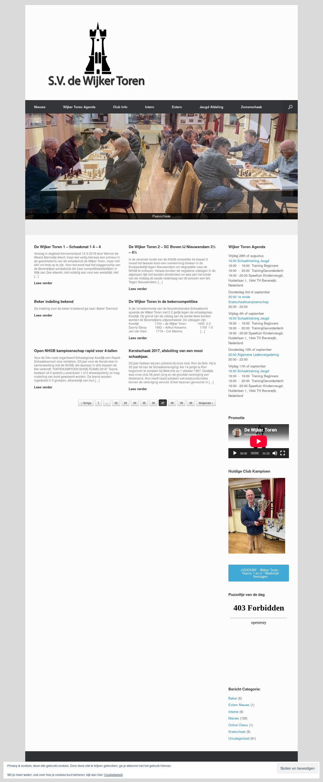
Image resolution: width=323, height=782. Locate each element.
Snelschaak (237, 731)
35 (144, 403)
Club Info (120, 106)
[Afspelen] (234, 453)
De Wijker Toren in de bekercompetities (163, 301)
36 (153, 403)
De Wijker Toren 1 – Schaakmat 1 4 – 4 (67, 246)
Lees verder (43, 283)
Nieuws (39, 106)
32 (116, 403)
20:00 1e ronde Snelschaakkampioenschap (248, 299)
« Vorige (86, 403)
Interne (233, 711)
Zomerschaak (251, 106)
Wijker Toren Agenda (79, 106)
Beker (232, 698)
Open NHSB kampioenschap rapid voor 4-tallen (75, 351)
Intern (149, 106)
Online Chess (238, 724)
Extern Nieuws (239, 704)
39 (181, 403)
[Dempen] (274, 453)
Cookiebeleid (113, 774)
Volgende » (206, 403)
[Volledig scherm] (282, 453)
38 (172, 403)
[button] (290, 106)
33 (125, 403)
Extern (177, 106)
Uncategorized (238, 738)
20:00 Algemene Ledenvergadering (253, 354)
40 (190, 403)
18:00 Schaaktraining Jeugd (248, 260)
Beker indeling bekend (53, 301)
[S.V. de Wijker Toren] (97, 52)
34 (134, 403)
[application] (258, 441)
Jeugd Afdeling (211, 106)
